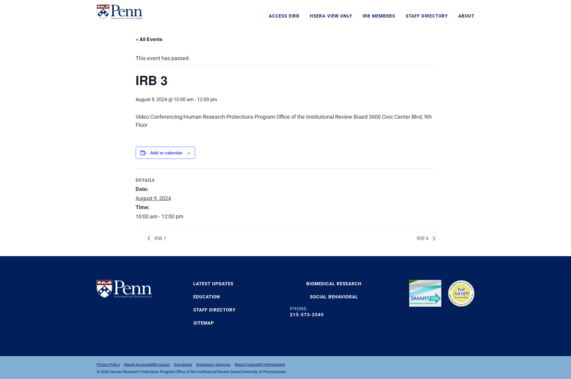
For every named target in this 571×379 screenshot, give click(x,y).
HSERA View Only (331, 16)
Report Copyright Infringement (260, 364)
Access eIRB (284, 16)
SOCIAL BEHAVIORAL (334, 297)
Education (206, 297)
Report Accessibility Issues (147, 364)
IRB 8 (423, 238)
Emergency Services (213, 364)
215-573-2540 (307, 314)
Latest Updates (213, 283)
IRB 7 (159, 238)
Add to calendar (166, 153)
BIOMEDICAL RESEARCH (334, 283)
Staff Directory (427, 16)
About (466, 16)
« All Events (149, 39)
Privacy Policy (108, 364)
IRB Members (379, 16)
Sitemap (203, 323)
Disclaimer (183, 364)
